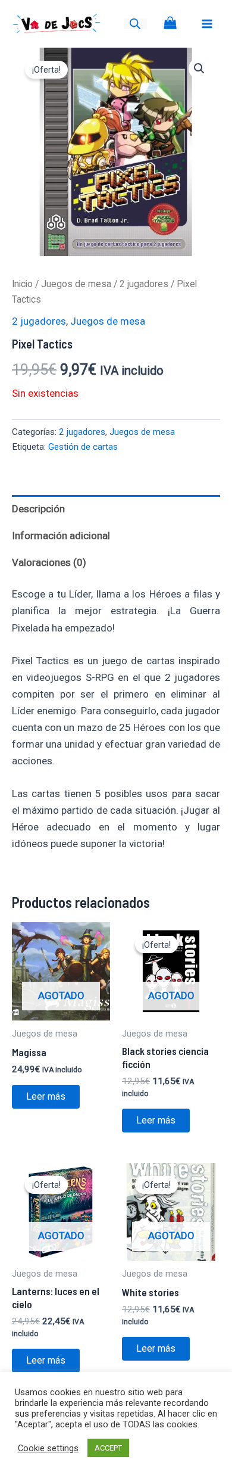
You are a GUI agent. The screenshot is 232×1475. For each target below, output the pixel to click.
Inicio (22, 284)
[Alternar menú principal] (207, 24)
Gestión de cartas (83, 446)
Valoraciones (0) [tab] (49, 562)
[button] (199, 68)
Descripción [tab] (38, 509)
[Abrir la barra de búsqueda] (135, 23)
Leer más (45, 1096)
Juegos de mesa (76, 284)
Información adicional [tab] (61, 536)
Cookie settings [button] (48, 1448)
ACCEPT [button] (108, 1447)
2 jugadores (144, 284)
